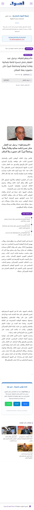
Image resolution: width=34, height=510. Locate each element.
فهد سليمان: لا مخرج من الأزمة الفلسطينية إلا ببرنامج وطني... (24, 439)
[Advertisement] (17, 108)
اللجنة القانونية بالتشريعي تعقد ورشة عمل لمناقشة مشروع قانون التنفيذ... (16, 227)
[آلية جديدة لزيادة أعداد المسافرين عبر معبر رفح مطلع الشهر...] (24, 447)
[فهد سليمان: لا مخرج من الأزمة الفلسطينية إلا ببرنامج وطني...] (24, 430)
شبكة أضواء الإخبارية (9, 506)
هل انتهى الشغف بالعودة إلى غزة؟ (14, 48)
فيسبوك (25, 403)
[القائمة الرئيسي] (31, 3)
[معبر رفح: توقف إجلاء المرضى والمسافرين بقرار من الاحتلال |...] (9, 430)
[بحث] (3, 3)
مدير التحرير (26, 74)
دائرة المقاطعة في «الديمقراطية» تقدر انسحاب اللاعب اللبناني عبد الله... (17, 234)
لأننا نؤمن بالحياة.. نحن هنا (22, 85)
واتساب (8, 403)
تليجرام (17, 403)
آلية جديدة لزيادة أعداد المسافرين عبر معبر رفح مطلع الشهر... (25, 456)
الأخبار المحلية (28, 54)
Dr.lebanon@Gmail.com (17, 39)
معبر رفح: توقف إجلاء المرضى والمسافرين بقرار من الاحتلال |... (10, 439)
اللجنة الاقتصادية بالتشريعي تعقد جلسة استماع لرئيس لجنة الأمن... (17, 220)
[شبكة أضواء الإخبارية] (17, 3)
